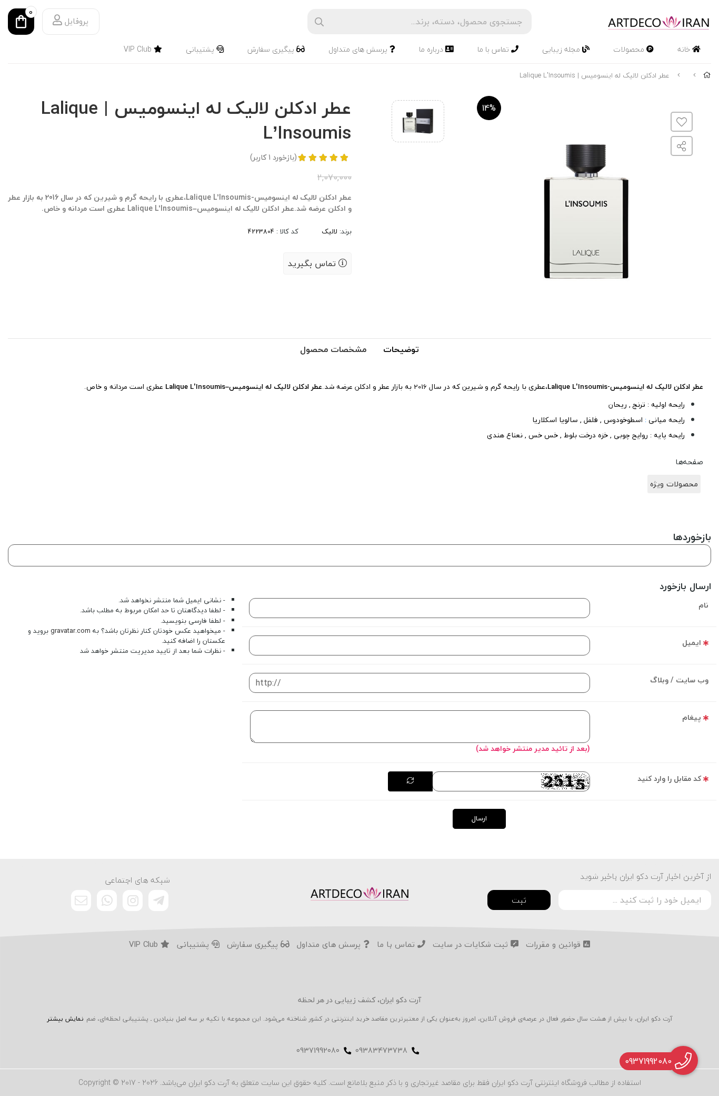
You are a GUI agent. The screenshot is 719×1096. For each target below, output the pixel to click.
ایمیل (691, 642)
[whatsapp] (107, 900)
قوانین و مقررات (554, 945)
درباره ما (432, 49)
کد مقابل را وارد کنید (669, 778)
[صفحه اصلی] (707, 75)
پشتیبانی (201, 49)
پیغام (691, 717)
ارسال (479, 818)
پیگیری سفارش (271, 49)
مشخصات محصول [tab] (333, 349)
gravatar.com (71, 631)
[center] (319, 22)
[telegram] (158, 900)
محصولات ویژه (674, 484)
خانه (684, 49)
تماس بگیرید (313, 263)
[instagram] (133, 900)
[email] (81, 900)
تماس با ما (494, 49)
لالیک (329, 231)
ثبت (519, 900)
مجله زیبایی (562, 49)
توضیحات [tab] (401, 349)
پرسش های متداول (359, 49)
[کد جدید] (410, 781)
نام (703, 605)
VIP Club (139, 49)
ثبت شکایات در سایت (472, 945)
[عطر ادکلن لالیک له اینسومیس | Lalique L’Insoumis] (359, 892)
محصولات (629, 49)
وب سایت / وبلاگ (679, 680)
